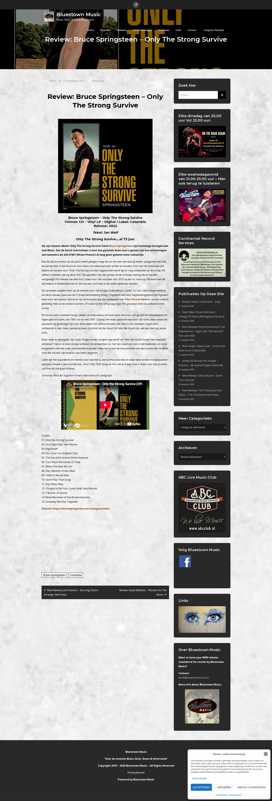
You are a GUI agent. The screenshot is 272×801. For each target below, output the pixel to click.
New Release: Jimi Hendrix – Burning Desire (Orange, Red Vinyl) (71, 592)
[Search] (222, 95)
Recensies (105, 30)
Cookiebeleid (221, 794)
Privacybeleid (235, 794)
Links (178, 30)
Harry (52, 81)
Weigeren (224, 787)
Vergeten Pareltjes (214, 30)
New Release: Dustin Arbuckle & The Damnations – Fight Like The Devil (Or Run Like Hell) (201, 331)
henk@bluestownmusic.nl (193, 677)
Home (90, 30)
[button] (265, 754)
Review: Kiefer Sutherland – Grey (201, 301)
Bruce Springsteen (54, 575)
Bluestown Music (79, 14)
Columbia (75, 575)
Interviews (163, 30)
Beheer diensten (199, 778)
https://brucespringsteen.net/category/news (81, 508)
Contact (191, 30)
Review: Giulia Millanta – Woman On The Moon (143, 592)
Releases (121, 30)
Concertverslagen (142, 30)
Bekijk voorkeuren (252, 787)
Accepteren (201, 787)
